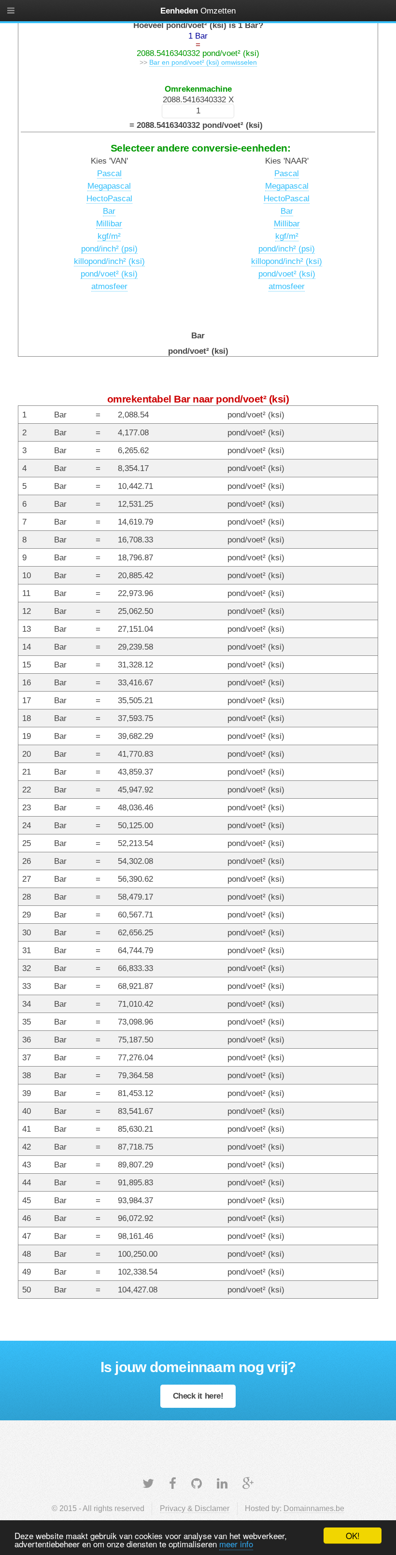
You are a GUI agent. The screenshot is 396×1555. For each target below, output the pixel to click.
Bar (109, 211)
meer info (236, 1544)
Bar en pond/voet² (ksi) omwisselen (203, 62)
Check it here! (198, 1396)
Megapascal (109, 186)
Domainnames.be (313, 1508)
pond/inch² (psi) (109, 248)
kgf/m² (109, 236)
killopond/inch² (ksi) (109, 261)
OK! (353, 1535)
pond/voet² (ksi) (109, 273)
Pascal (109, 173)
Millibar (109, 223)
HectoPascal (109, 198)
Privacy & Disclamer (194, 1508)
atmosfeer (109, 286)
